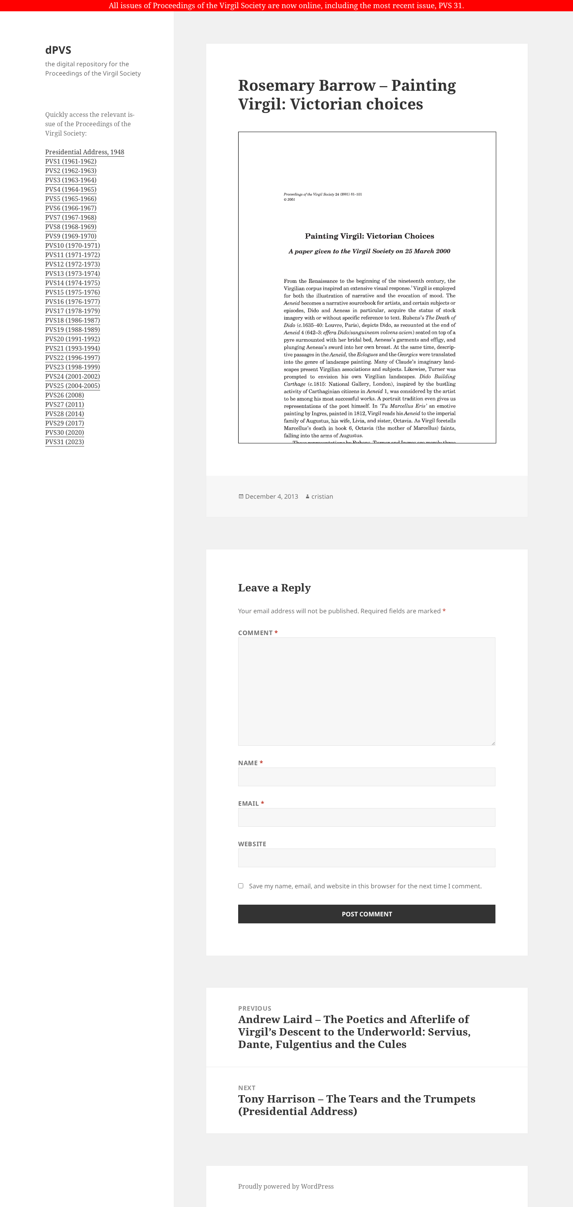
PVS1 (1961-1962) (71, 161)
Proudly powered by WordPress (286, 1186)
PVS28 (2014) (64, 413)
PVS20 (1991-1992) (72, 339)
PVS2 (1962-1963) (71, 170)
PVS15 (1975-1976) (72, 292)
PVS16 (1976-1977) (72, 301)
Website (252, 844)
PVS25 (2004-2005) (72, 385)
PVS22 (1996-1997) (72, 357)
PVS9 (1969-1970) (71, 236)
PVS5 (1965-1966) (71, 198)
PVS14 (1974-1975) (72, 283)
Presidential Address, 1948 (84, 152)
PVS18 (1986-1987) (72, 320)
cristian (322, 496)
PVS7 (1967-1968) (71, 217)
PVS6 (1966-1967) (71, 208)
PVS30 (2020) (64, 432)
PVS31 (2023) (64, 442)
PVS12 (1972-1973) (72, 264)
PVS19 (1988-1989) (72, 329)
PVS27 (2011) (64, 404)
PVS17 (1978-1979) (72, 311)
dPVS (58, 49)
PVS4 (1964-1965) (71, 189)
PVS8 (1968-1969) (71, 226)
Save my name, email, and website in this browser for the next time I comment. (365, 886)
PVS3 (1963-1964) (71, 180)
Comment (258, 632)
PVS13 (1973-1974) (72, 273)
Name (251, 763)
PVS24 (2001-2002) (72, 376)
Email (251, 803)
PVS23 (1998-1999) (72, 367)
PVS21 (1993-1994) (72, 348)
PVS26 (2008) (64, 395)
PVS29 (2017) (64, 423)
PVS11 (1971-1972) (72, 255)
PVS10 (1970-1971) (72, 245)
